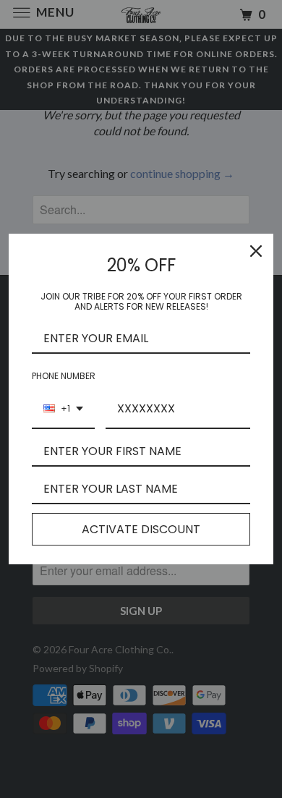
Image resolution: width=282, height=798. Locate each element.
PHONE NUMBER (63, 376)
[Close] (256, 251)
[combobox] (63, 409)
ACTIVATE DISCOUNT (141, 529)
